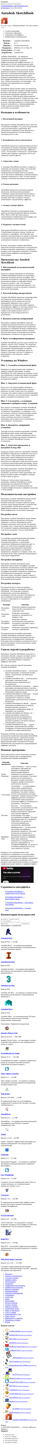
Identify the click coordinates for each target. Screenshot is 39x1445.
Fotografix (5, 1155)
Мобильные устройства (14, 1318)
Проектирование (11, 1291)
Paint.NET (5, 1239)
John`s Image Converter (10, 1074)
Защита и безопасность (13, 1276)
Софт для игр (10, 1316)
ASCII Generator (7, 1215)
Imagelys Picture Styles (9, 1033)
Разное (7, 1322)
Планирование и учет (13, 1314)
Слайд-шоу (9, 1297)
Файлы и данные (11, 1307)
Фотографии (10, 1301)
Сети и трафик (10, 1312)
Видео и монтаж (11, 1303)
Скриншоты (9, 1295)
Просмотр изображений (14, 1293)
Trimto (3, 1134)
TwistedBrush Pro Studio (10, 1053)
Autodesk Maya (7, 1009)
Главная (4, 6)
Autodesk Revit (6, 938)
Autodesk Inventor (8, 962)
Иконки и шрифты (12, 1289)
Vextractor (5, 1195)
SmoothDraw (6, 1114)
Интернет (8, 1274)
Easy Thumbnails (7, 1175)
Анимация (9, 1284)
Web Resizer (5, 1094)
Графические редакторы (14, 1287)
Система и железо (11, 1278)
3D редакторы (10, 1282)
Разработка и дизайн (12, 1320)
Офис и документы (12, 1310)
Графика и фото (12, 6)
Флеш (7, 1299)
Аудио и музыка (11, 1305)
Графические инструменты (15, 1285)
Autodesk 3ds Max (8, 985)
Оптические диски (12, 1308)
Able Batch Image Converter (11, 1259)
